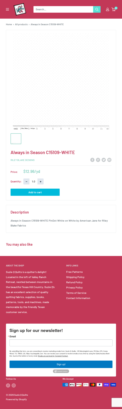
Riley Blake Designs (23, 160)
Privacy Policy (74, 287)
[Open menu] (7, 9)
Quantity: (16, 181)
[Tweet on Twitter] (104, 159)
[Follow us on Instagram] (14, 385)
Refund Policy (74, 282)
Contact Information (78, 298)
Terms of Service (76, 292)
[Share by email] (109, 159)
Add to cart (35, 192)
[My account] (107, 9)
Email (13, 336)
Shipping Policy (75, 277)
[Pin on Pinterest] (98, 159)
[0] (113, 9)
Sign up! (61, 364)
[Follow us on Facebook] (8, 385)
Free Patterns (74, 271)
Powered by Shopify (16, 399)
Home (9, 24)
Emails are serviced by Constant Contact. (53, 356)
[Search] (97, 9)
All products (21, 24)
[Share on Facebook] (92, 159)
